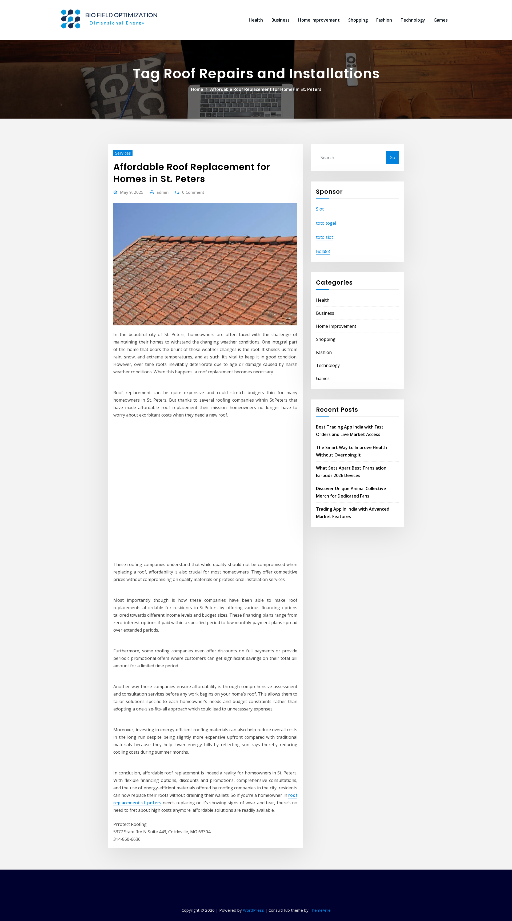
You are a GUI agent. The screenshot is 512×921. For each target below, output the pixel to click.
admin (163, 192)
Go (392, 157)
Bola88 (323, 251)
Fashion (384, 20)
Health (256, 20)
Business (280, 20)
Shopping (358, 20)
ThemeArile (320, 910)
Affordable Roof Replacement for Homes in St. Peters (265, 89)
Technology (413, 20)
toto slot (324, 237)
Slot (320, 209)
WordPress (253, 910)
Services (123, 153)
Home (197, 89)
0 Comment (193, 192)
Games (441, 20)
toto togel (326, 223)
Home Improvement (319, 20)
